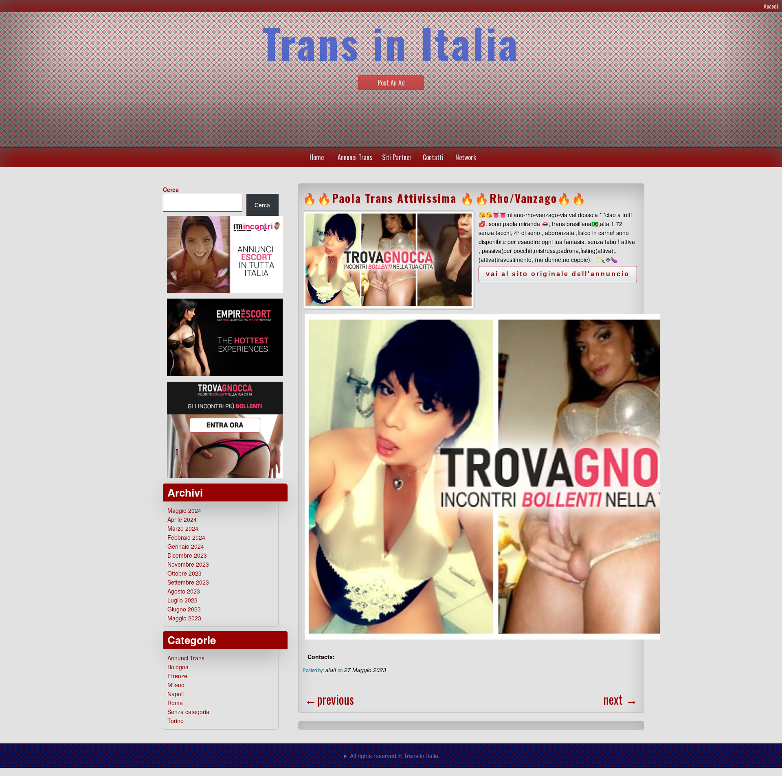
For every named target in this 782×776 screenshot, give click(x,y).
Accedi (771, 6)
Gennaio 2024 (185, 546)
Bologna (178, 667)
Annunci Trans (355, 157)
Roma (175, 703)
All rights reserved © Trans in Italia (394, 756)
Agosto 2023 (183, 591)
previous (329, 699)
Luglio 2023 (182, 600)
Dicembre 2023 (187, 555)
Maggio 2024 (184, 510)
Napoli (175, 694)
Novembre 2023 (188, 564)
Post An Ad (391, 83)
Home (317, 157)
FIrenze (177, 676)
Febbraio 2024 (186, 537)
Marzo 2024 (182, 528)
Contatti (433, 157)
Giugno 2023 (184, 609)
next (620, 699)
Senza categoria (188, 712)
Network (465, 157)
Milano (176, 685)
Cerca (171, 189)
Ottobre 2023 (184, 573)
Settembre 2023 (188, 582)
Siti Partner (397, 157)
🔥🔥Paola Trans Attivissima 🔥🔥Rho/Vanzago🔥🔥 (444, 198)
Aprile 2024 (182, 519)
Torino (175, 721)
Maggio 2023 (184, 618)
